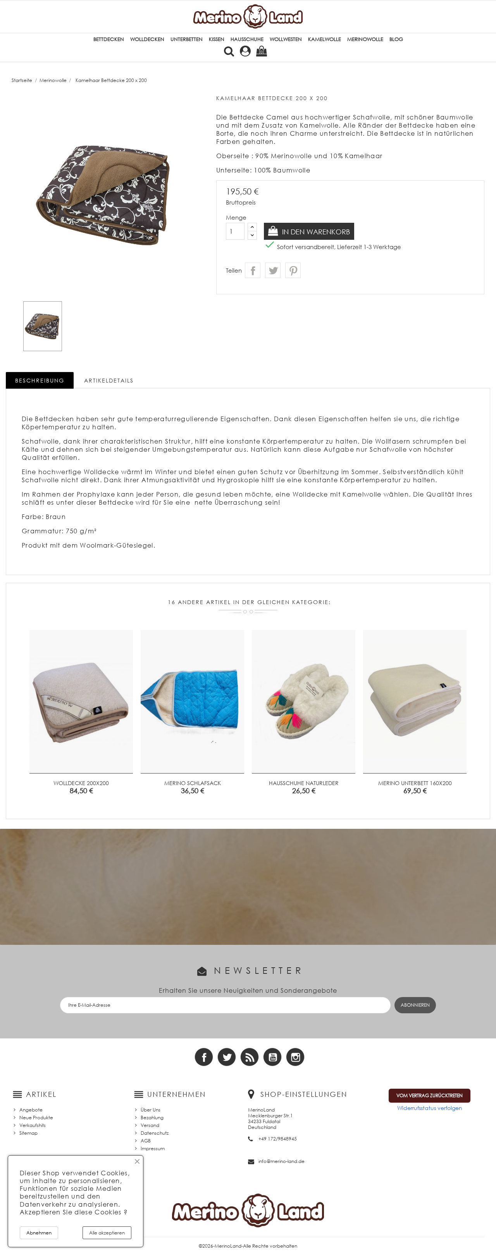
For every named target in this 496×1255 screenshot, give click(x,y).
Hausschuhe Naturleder (304, 783)
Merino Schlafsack (192, 783)
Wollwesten (286, 39)
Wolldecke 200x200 (81, 783)
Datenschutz (155, 1133)
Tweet (272, 270)
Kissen (216, 39)
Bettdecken (108, 39)
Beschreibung (39, 380)
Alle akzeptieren (107, 1232)
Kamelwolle (324, 39)
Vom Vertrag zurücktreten (429, 1095)
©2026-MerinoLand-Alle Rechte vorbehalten (248, 1246)
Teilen (252, 270)
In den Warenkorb (315, 231)
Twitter (227, 1057)
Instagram (295, 1057)
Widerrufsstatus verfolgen (429, 1108)
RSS (249, 1057)
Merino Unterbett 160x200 (415, 783)
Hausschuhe (247, 39)
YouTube (272, 1057)
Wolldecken (147, 39)
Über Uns (150, 1109)
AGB (146, 1140)
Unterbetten (186, 39)
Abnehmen (39, 1232)
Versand (150, 1125)
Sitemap (28, 1133)
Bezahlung (152, 1117)
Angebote (31, 1109)
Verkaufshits (32, 1125)
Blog (396, 39)
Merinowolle (365, 39)
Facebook (204, 1057)
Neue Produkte (36, 1117)
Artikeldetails (109, 380)
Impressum (153, 1148)
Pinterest (293, 270)
